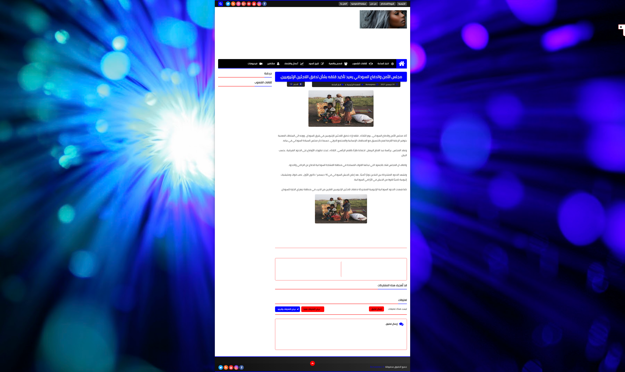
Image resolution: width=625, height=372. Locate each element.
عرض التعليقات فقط (312, 309)
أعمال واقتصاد (291, 63)
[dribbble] (238, 3)
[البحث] (220, 3)
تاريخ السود (314, 63)
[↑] (312, 363)
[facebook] (264, 3)
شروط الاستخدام (387, 4)
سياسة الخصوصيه (358, 4)
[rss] (233, 3)
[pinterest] (249, 3)
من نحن (373, 4)
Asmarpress (376, 367)
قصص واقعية (336, 63)
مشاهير (271, 63)
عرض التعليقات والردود (287, 309)
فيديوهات (253, 63)
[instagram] (259, 3)
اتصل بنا (343, 4)
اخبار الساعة (383, 63)
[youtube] (254, 3)
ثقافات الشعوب (359, 63)
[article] (309, 269)
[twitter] (228, 3)
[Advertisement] (277, 33)
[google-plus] (243, 3)
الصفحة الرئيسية (353, 84)
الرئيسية (401, 4)
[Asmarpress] (383, 19)
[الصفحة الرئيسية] (401, 63)
